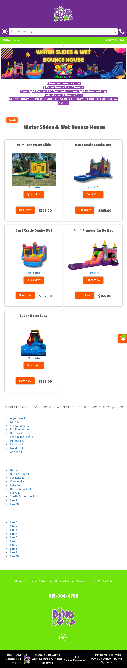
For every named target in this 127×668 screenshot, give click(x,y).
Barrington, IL (18, 470)
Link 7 (13, 545)
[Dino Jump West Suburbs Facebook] (63, 637)
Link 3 (13, 529)
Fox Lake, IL (17, 477)
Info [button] (91, 581)
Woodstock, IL (18, 448)
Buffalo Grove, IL (20, 474)
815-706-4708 (115, 40)
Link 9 (14, 500)
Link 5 (13, 537)
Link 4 (14, 533)
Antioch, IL (16, 452)
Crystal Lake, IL (19, 425)
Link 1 (13, 522)
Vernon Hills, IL (19, 481)
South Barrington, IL (22, 496)
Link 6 (14, 541)
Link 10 (14, 504)
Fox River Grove (19, 429)
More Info (34, 187)
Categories (45, 581)
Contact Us (105, 581)
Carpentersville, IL (21, 489)
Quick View (34, 194)
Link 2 (14, 526)
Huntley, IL (16, 433)
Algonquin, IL (18, 418)
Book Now (25, 209)
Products (30, 581)
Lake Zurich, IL (19, 485)
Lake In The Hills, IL (22, 437)
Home (18, 581)
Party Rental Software (107, 654)
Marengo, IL (17, 440)
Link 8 (14, 548)
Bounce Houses (64, 581)
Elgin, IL (15, 492)
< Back (12, 120)
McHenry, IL (17, 444)
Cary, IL (14, 421)
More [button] (80, 581)
